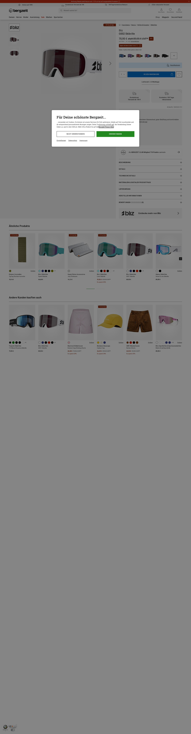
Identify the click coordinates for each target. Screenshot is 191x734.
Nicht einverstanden (76, 134)
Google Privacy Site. (106, 127)
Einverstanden (115, 134)
